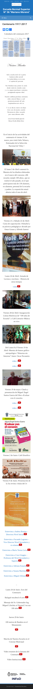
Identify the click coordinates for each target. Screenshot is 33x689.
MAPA (21, 1)
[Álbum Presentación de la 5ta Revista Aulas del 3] (16, 527)
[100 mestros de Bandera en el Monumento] (16, 630)
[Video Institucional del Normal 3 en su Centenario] (24, 660)
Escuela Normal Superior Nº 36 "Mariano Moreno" (16, 10)
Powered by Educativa (20, 686)
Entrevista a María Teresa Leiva (14, 550)
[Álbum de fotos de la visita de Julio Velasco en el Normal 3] (16, 164)
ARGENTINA (6, 1)
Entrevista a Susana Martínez (15, 571)
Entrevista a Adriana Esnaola (15, 566)
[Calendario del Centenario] (16, 56)
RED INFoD (17, 1)
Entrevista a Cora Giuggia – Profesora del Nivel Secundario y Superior (16, 558)
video (15, 287)
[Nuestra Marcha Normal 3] (16, 130)
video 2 (15, 366)
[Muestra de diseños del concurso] (16, 216)
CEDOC (11, 1)
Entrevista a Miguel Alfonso (15, 576)
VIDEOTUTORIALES (17, 4)
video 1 (15, 361)
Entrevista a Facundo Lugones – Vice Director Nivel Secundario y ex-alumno (17, 542)
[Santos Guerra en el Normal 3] (16, 452)
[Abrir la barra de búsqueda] (30, 18)
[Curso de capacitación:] (16, 271)
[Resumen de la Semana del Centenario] (20, 655)
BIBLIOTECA (26, 1)
